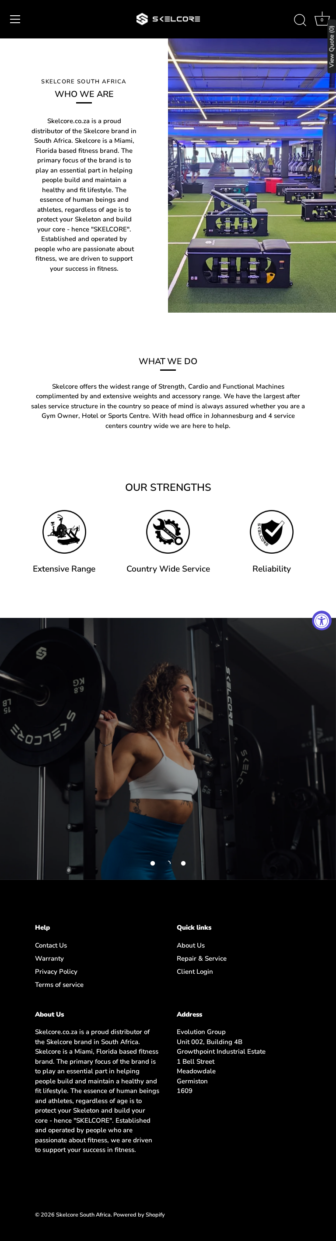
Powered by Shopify (139, 1215)
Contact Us (51, 945)
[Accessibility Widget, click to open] (322, 621)
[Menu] (15, 19)
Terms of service (59, 984)
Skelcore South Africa (83, 1215)
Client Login (195, 971)
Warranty (49, 958)
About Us (191, 945)
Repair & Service (202, 958)
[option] (168, 749)
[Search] (300, 20)
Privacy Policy (56, 971)
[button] (152, 863)
